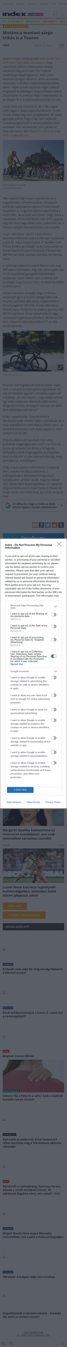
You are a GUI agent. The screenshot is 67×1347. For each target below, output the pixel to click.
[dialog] (33, 674)
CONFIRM (20, 790)
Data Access (33, 802)
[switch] (54, 614)
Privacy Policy (53, 802)
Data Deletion (14, 802)
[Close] (60, 545)
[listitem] (33, 606)
